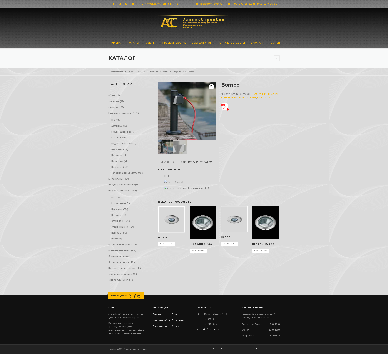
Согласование (202, 43)
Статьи (275, 43)
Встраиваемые (118, 137)
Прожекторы (117, 238)
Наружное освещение (245, 97)
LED (113, 120)
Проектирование (174, 43)
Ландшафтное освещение (121, 184)
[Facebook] (113, 3)
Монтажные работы (231, 43)
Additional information (197, 161)
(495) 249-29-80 (267, 3)
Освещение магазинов (119, 250)
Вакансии (257, 43)
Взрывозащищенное (121, 131)
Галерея (151, 43)
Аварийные (113, 101)
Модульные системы (121, 143)
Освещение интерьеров (120, 244)
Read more (166, 244)
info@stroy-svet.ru (211, 3)
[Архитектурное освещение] (194, 22)
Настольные (117, 161)
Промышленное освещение (121, 268)
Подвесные (117, 166)
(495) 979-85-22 (242, 3)
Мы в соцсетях (119, 295)
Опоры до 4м (264, 97)
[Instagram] (120, 3)
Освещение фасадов (118, 262)
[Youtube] (126, 3)
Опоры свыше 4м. (119, 226)
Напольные (116, 155)
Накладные (117, 149)
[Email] (133, 3)
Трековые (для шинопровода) (126, 172)
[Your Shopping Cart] (277, 58)
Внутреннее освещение (120, 113)
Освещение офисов (118, 256)
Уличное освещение (118, 279)
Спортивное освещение (120, 273)
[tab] (168, 162)
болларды (258, 94)
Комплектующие (116, 178)
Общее (111, 95)
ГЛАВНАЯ (116, 43)
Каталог (133, 43)
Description (168, 161)
